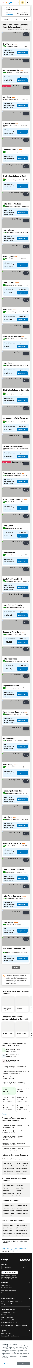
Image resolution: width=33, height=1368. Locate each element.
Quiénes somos (5, 1285)
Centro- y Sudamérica (19, 1248)
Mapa (25, 19)
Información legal (6, 1315)
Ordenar (6, 19)
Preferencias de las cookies (9, 1322)
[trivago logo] (7, 2)
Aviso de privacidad (7, 1317)
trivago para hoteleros (7, 1304)
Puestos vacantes (6, 1287)
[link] (17, 2)
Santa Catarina (11, 1250)
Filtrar (16, 19)
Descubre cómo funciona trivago (10, 1336)
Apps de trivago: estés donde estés (11, 1301)
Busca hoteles (6, 1248)
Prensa (3, 1293)
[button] (16, 8)
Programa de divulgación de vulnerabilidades (14, 1325)
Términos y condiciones (8, 1312)
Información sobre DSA (8, 1320)
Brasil (3, 1250)
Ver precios (21, 52)
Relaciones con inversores (8, 1290)
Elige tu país (4, 1264)
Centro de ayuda (6, 1333)
